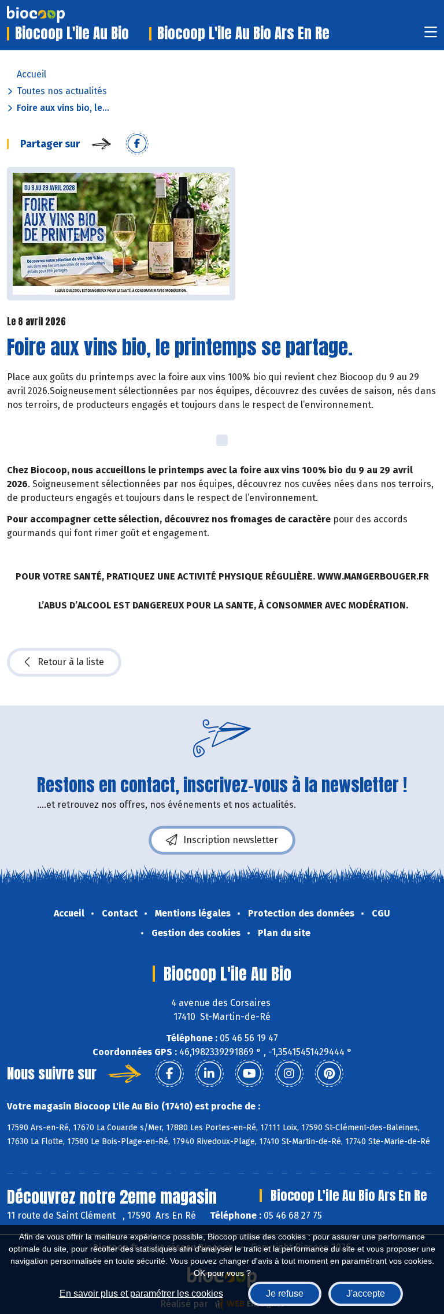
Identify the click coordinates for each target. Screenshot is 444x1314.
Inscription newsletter (230, 839)
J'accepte (365, 1293)
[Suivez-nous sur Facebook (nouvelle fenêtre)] (169, 1073)
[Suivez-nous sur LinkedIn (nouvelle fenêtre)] (209, 1073)
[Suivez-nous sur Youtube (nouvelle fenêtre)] (249, 1073)
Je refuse (285, 1293)
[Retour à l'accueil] (53, 14)
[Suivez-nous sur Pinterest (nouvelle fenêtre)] (328, 1073)
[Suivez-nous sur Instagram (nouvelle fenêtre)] (289, 1073)
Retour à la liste (71, 661)
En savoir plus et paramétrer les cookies (141, 1293)
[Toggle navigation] (430, 35)
